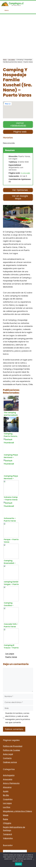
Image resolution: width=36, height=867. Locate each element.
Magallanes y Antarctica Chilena (17, 811)
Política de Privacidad (12, 746)
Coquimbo (7, 799)
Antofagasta (8, 775)
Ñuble (5, 819)
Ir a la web (25, 173)
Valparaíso (8, 838)
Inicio (5, 60)
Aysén (5, 791)
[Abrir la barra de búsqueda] (33, 4)
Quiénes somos (10, 762)
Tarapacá (7, 834)
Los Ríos (6, 807)
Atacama (7, 787)
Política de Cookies (11, 750)
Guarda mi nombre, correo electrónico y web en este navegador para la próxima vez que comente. (17, 718)
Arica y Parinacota (11, 783)
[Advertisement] (18, 36)
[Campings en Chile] (12, 4)
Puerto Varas (11, 657)
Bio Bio (6, 795)
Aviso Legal (8, 754)
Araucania (7, 779)
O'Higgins (7, 823)
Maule (5, 815)
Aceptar (18, 864)
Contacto (7, 758)
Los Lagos (11, 60)
